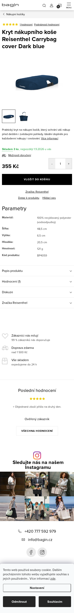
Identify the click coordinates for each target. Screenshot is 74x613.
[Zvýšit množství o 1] (68, 163)
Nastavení (37, 588)
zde (52, 578)
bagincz (42, 552)
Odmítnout (19, 601)
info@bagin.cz (40, 539)
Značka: (37, 192)
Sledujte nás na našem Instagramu (38, 465)
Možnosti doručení (19, 155)
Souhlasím (54, 601)
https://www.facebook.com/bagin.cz (31, 552)
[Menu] (69, 5)
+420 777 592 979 (40, 531)
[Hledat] (44, 5)
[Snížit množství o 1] (52, 163)
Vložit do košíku (37, 179)
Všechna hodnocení (37, 431)
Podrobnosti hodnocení (46, 24)
